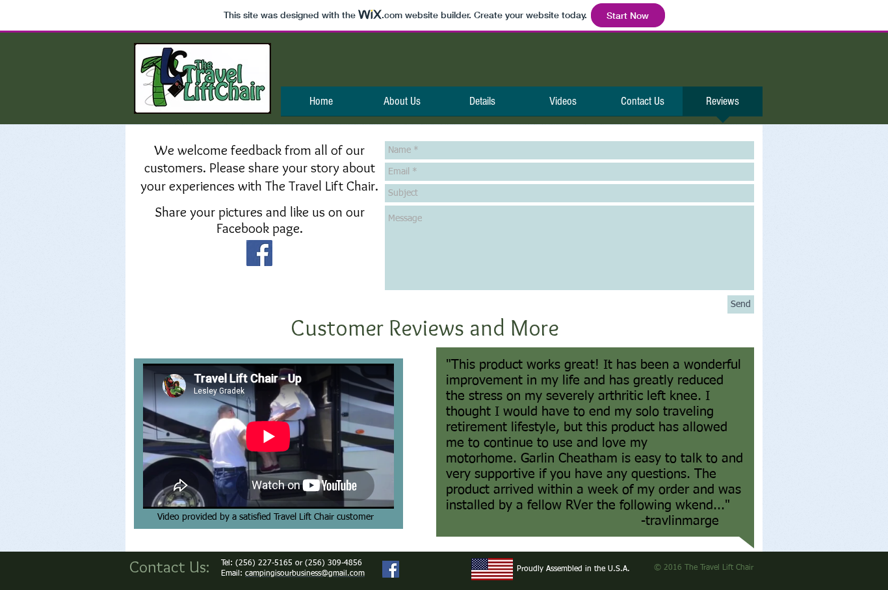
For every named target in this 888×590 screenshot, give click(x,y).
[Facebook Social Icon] (259, 253)
